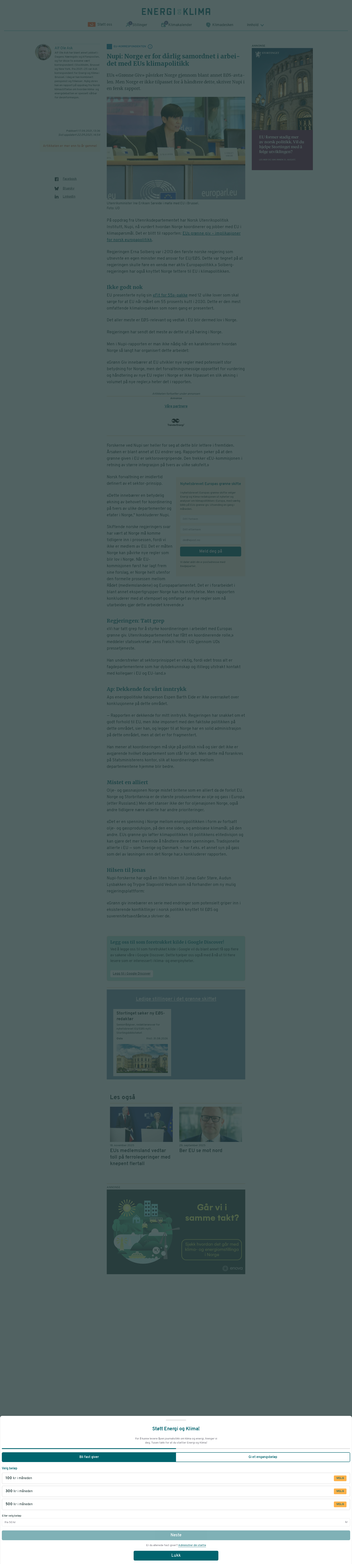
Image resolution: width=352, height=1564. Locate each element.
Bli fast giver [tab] (89, 1457)
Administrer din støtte (192, 1545)
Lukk (176, 1555)
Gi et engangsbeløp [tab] (263, 1457)
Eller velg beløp (11, 1516)
